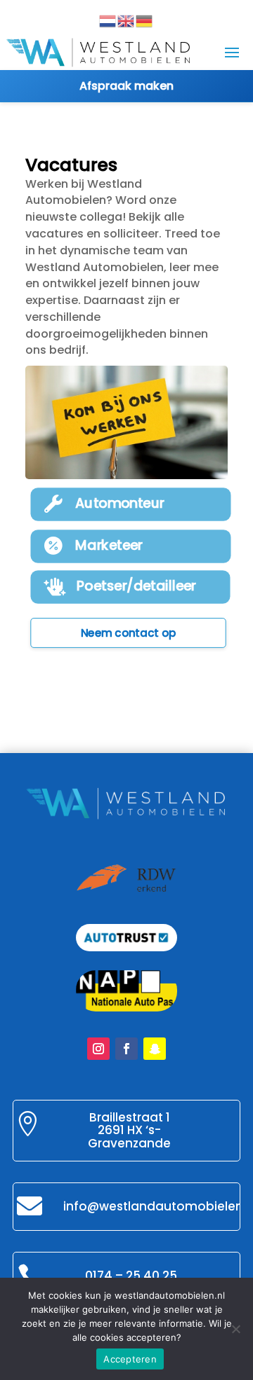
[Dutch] (108, 20)
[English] (126, 20)
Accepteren (130, 1359)
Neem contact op (128, 633)
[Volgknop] (98, 1048)
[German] (145, 20)
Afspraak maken (126, 86)
